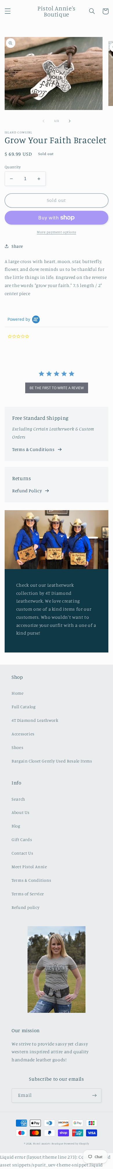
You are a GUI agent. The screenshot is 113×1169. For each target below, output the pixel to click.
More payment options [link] (56, 232)
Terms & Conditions (33, 449)
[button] (7, 11)
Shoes (17, 747)
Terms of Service (28, 893)
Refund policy (25, 907)
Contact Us (22, 853)
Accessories (23, 733)
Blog (16, 825)
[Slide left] (43, 121)
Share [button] (17, 246)
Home (18, 693)
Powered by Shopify (76, 1143)
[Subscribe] (94, 1095)
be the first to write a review (57, 387)
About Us (21, 812)
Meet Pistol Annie (29, 866)
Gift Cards (22, 839)
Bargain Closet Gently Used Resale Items (52, 760)
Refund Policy (27, 490)
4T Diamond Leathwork (35, 720)
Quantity (13, 167)
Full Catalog (24, 706)
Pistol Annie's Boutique (48, 1143)
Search (18, 799)
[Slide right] (69, 121)
